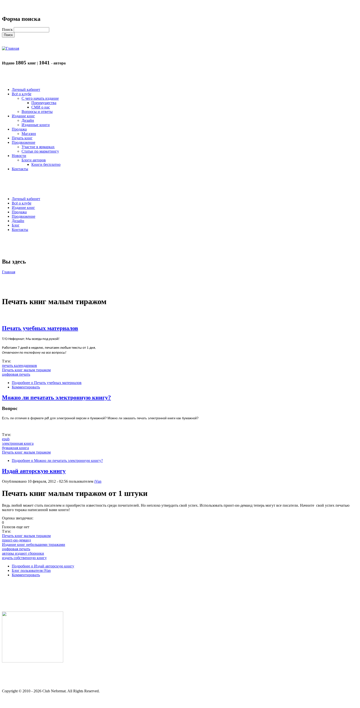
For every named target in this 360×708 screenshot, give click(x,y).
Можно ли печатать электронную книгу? (56, 397)
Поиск (8, 29)
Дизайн (18, 221)
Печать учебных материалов (40, 328)
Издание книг (23, 207)
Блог (16, 225)
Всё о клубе (21, 203)
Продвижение (23, 216)
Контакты (20, 230)
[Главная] (10, 48)
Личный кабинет (26, 199)
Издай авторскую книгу (34, 471)
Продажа (19, 212)
